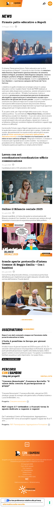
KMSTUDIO (32, 476)
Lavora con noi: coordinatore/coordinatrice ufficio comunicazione (25, 158)
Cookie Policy (27, 474)
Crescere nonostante (18, 401)
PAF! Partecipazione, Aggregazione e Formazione (28, 424)
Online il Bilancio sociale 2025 (22, 209)
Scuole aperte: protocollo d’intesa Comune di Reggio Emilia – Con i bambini (24, 265)
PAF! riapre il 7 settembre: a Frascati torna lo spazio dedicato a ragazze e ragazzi (25, 407)
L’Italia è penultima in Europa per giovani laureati (24, 342)
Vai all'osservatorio (10, 359)
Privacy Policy (27, 472)
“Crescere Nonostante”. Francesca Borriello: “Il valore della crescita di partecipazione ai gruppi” (25, 383)
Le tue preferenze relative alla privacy (25, 500)
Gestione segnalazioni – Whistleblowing (27, 482)
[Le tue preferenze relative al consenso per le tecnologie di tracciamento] (49, 502)
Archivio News (27, 319)
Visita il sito (46, 376)
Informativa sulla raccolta (14, 504)
